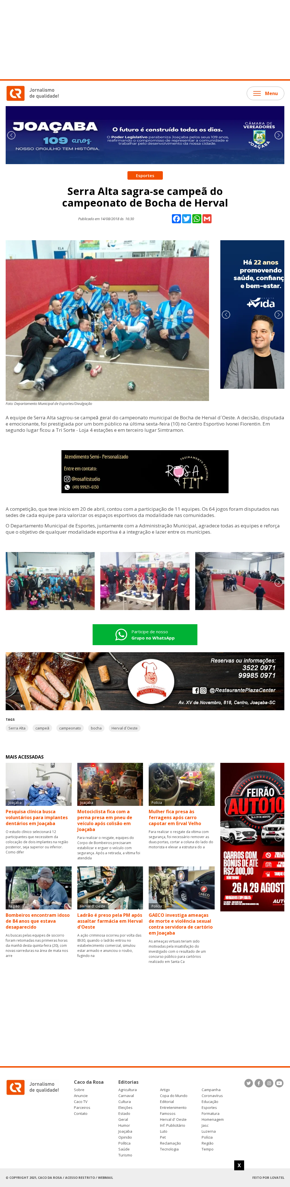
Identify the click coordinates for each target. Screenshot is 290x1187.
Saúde (124, 1149)
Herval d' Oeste (173, 1119)
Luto (163, 1131)
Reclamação (170, 1143)
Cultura (124, 1102)
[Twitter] (248, 1083)
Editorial (167, 1102)
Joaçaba (125, 1131)
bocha (96, 728)
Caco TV (81, 1102)
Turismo (125, 1155)
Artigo (165, 1090)
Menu (271, 93)
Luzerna (209, 1131)
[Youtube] (279, 1083)
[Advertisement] (145, 39)
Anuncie (81, 1096)
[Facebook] (259, 1083)
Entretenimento (173, 1107)
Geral (123, 1119)
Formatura (210, 1113)
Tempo (208, 1149)
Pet (163, 1137)
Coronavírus (212, 1096)
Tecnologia (169, 1149)
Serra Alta (16, 728)
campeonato (70, 728)
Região (208, 1143)
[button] (278, 135)
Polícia (207, 1137)
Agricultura (127, 1090)
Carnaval (126, 1096)
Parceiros (82, 1107)
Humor (124, 1125)
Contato (81, 1113)
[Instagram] (269, 1083)
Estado (124, 1113)
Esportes (209, 1107)
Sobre (79, 1090)
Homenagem (213, 1119)
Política (124, 1143)
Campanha (211, 1090)
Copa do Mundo (173, 1096)
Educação (210, 1102)
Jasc (205, 1125)
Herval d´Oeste (125, 728)
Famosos (168, 1113)
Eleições (125, 1107)
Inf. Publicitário (172, 1125)
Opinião (125, 1137)
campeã (42, 728)
